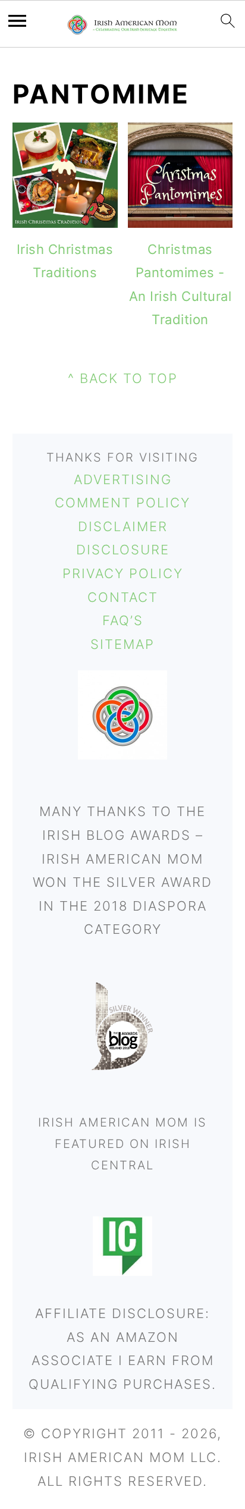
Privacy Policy (122, 573)
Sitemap (122, 644)
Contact (122, 597)
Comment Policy (122, 502)
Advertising (123, 479)
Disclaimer (123, 526)
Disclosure (122, 549)
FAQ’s (122, 620)
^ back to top (123, 378)
